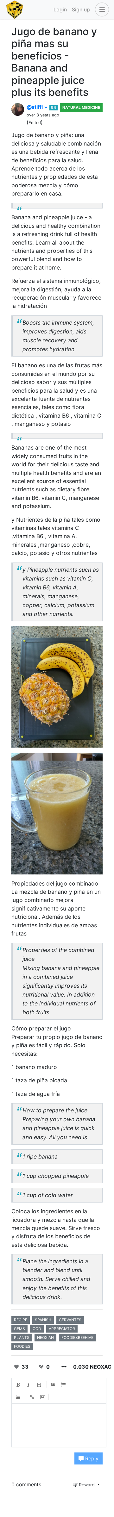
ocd (37, 1328)
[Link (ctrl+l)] (32, 1397)
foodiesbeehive (77, 1337)
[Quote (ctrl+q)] (53, 1384)
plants (21, 1337)
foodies (22, 1346)
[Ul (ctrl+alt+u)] (18, 1397)
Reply (91, 1458)
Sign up (81, 9)
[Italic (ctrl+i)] (28, 1384)
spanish (43, 1319)
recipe (20, 1319)
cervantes (70, 1319)
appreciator (62, 1328)
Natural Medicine (81, 107)
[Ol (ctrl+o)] (63, 1384)
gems (19, 1328)
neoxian (45, 1337)
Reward (87, 1484)
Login (60, 9)
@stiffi (35, 107)
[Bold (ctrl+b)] (18, 1384)
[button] (100, 9)
